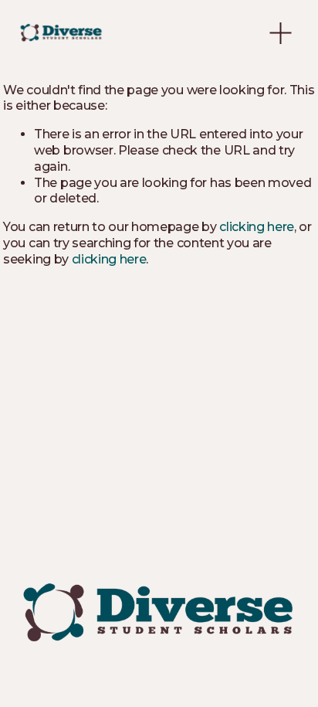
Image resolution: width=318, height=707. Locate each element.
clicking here (256, 226)
